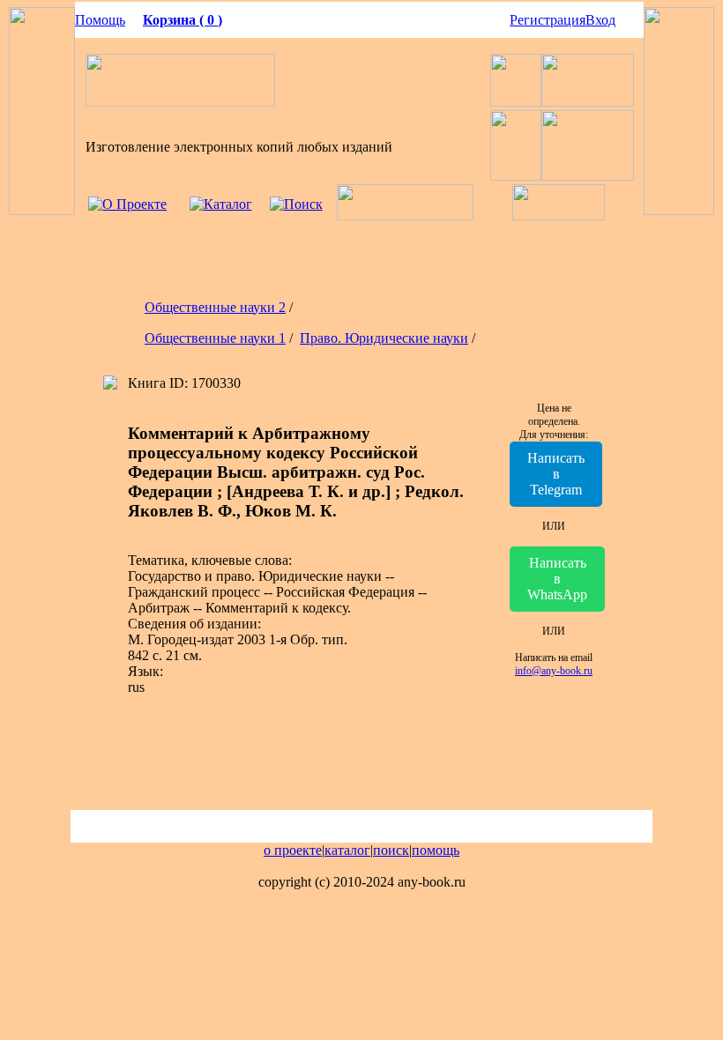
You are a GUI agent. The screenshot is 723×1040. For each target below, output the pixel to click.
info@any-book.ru (554, 671)
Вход (600, 19)
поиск (391, 850)
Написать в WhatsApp (557, 578)
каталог (347, 850)
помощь (435, 850)
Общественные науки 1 (215, 338)
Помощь (100, 19)
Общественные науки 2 (215, 307)
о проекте (293, 850)
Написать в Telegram (556, 473)
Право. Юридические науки (384, 338)
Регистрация (547, 19)
